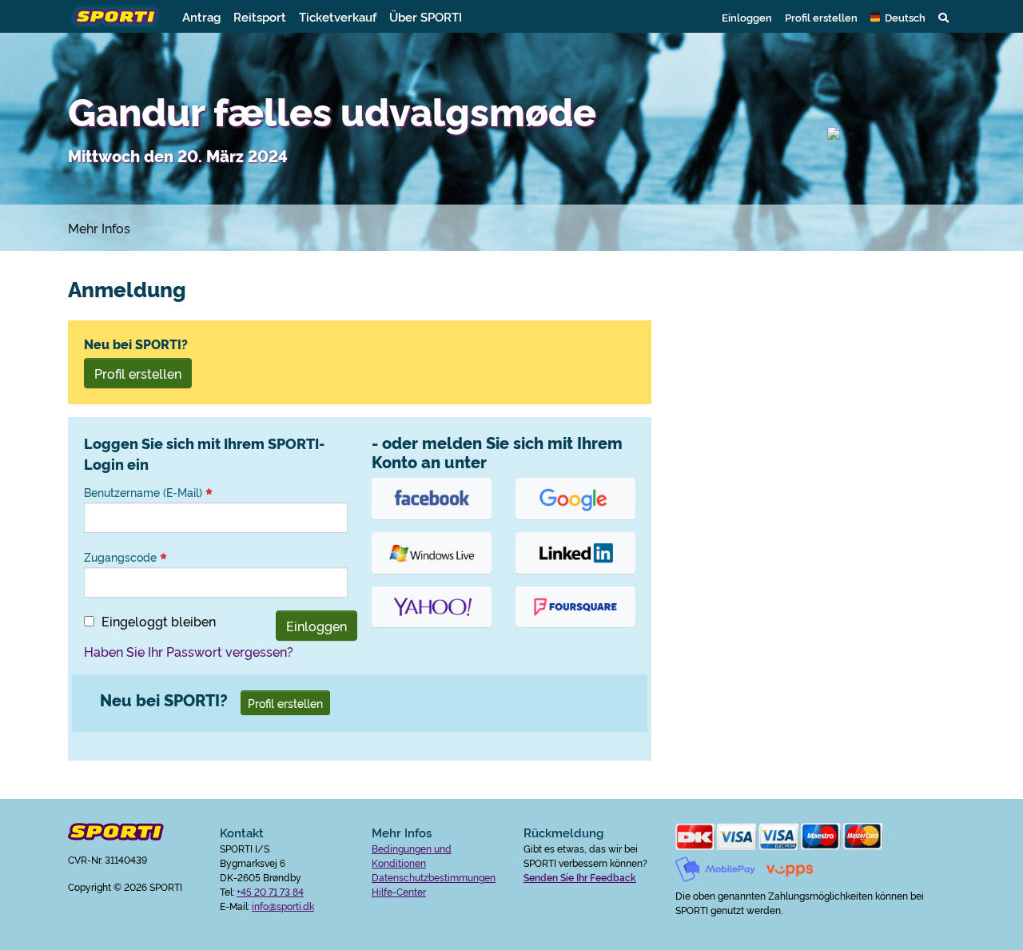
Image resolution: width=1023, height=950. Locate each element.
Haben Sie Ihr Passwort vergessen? (188, 651)
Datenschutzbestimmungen (434, 877)
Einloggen (747, 17)
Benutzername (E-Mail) (144, 492)
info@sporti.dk (283, 905)
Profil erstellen (821, 17)
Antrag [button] (201, 16)
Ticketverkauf (337, 16)
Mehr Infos (99, 228)
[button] (898, 16)
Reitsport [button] (259, 16)
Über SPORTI (425, 16)
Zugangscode (122, 557)
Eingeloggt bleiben (159, 621)
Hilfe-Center (399, 891)
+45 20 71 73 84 (270, 891)
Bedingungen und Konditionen (412, 855)
